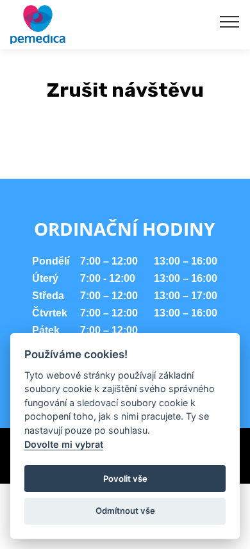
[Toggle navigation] (230, 21)
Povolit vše (125, 478)
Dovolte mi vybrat (63, 444)
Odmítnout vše (125, 510)
